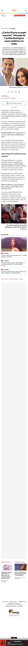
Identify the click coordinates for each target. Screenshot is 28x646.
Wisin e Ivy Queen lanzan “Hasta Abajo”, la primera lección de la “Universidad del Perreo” (12, 264)
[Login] (25, 10)
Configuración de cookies (10, 606)
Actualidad (12, 28)
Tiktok (6, 587)
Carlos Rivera (4, 279)
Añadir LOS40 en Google (15, 103)
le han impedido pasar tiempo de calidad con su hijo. (14, 117)
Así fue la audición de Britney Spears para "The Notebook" (20, 573)
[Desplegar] (14, 637)
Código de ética (22, 601)
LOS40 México (14, 10)
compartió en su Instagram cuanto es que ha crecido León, (12, 164)
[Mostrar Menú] (2, 10)
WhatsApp (15, 92)
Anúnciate (20, 606)
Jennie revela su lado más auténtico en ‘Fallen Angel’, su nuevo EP (13, 256)
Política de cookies (13, 601)
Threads (22, 587)
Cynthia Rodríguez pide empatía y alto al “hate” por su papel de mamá (12, 186)
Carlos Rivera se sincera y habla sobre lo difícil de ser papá (13, 134)
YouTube (9, 587)
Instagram (12, 587)
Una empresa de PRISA (14, 611)
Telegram (19, 92)
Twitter (12, 92)
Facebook (8, 92)
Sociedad (21, 279)
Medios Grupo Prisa (14, 615)
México (3, 16)
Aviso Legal (4, 601)
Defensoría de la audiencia (14, 603)
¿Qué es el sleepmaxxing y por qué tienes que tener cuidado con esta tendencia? (13, 272)
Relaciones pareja (13, 279)
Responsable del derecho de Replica (14, 604)
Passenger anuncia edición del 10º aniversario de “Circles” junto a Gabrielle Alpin (6, 575)
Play (26, 643)
